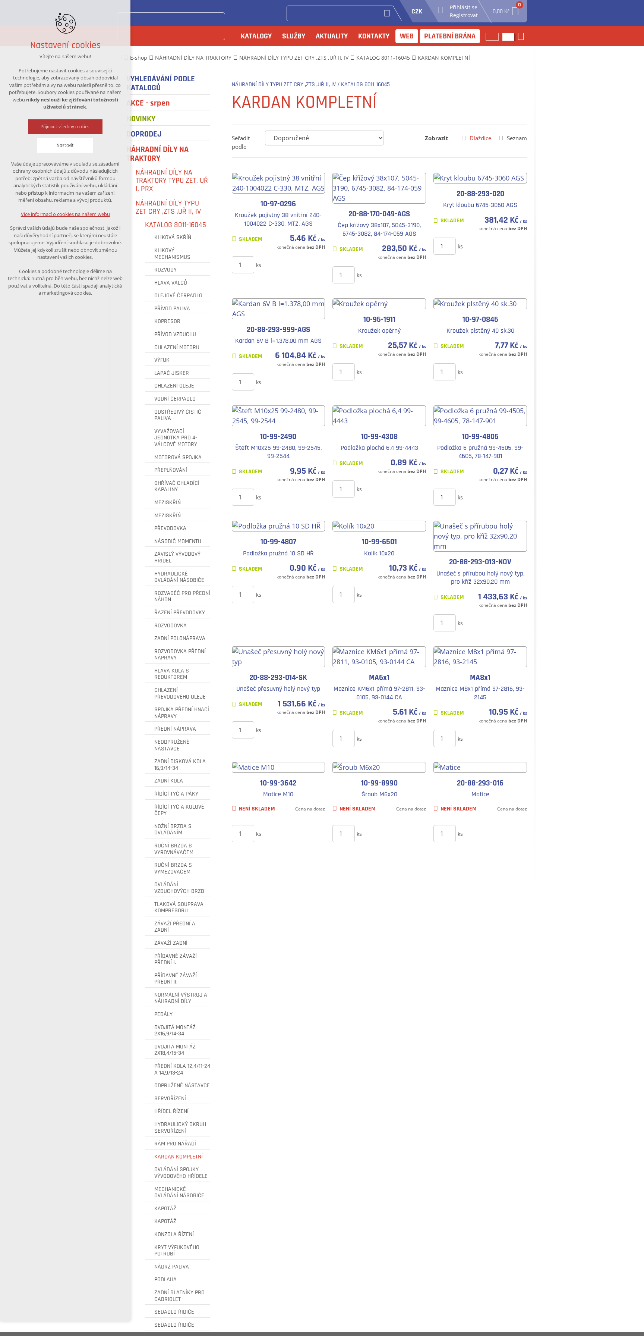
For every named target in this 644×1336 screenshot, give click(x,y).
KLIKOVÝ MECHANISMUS (172, 253)
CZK (416, 11)
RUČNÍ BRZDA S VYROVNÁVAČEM (173, 849)
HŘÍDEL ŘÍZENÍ (171, 1111)
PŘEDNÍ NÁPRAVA (175, 729)
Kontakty (373, 36)
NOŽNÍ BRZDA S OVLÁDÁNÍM (173, 829)
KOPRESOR (167, 321)
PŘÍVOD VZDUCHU (175, 334)
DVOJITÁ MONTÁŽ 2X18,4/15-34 (175, 1050)
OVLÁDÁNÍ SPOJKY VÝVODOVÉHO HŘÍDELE (181, 1172)
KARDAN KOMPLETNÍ (178, 1157)
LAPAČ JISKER (171, 373)
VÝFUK (162, 360)
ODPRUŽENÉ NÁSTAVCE (182, 1085)
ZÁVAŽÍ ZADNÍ (170, 943)
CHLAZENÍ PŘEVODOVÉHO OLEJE (180, 693)
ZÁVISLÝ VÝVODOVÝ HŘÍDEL (177, 557)
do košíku (287, 265)
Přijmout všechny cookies (65, 127)
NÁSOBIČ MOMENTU (177, 541)
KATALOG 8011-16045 (175, 225)
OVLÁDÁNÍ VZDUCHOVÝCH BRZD (179, 887)
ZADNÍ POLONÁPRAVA (179, 638)
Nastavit (65, 145)
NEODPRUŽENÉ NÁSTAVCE (171, 745)
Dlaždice (480, 138)
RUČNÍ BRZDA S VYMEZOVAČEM (173, 868)
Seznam (517, 138)
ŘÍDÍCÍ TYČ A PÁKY (176, 794)
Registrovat (464, 15)
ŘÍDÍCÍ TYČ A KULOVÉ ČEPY (179, 810)
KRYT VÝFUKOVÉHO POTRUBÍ (176, 1250)
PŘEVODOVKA (170, 528)
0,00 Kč (506, 9)
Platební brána (450, 36)
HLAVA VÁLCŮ (170, 283)
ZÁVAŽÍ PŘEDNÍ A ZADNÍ (174, 927)
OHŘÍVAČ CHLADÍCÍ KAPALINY (176, 486)
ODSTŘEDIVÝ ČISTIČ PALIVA (177, 415)
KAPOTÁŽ (165, 1208)
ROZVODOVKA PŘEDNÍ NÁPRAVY (180, 654)
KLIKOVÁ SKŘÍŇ (172, 237)
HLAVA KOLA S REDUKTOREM (171, 674)
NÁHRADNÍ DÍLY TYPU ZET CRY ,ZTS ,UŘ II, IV (168, 207)
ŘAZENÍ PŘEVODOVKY (179, 612)
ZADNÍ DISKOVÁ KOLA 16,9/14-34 (180, 764)
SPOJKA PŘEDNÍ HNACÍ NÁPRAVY (181, 712)
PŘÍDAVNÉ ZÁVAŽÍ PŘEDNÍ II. (175, 978)
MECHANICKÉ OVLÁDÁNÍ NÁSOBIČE (179, 1192)
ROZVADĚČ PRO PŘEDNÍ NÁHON (182, 596)
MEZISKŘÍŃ (167, 502)
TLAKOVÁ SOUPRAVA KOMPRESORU (178, 907)
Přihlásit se (463, 7)
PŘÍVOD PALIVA (172, 308)
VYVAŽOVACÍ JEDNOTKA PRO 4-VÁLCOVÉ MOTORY (175, 438)
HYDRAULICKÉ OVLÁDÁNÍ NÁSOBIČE (179, 577)
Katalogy (256, 36)
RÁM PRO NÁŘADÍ (175, 1144)
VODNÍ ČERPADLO (175, 399)
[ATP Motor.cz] (171, 26)
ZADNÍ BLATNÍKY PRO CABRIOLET (179, 1295)
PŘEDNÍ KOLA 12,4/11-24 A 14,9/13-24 (182, 1069)
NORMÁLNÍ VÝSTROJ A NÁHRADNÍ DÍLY (180, 998)
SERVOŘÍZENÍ (170, 1098)
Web (407, 36)
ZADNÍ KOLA (168, 781)
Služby (293, 36)
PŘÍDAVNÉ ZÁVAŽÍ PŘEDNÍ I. (175, 959)
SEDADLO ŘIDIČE (174, 1312)
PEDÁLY (163, 1014)
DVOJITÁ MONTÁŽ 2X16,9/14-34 (175, 1030)
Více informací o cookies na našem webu (65, 214)
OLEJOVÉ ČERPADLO (178, 295)
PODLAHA (165, 1279)
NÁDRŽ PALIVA (171, 1267)
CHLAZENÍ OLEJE (174, 386)
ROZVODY (165, 270)
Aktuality (332, 36)
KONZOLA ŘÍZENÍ (174, 1234)
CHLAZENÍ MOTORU (176, 347)
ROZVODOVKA (170, 625)
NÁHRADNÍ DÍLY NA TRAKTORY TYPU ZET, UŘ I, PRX (172, 180)
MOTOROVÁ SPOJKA (178, 457)
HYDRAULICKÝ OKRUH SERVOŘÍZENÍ (180, 1127)
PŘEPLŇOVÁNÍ (170, 470)
